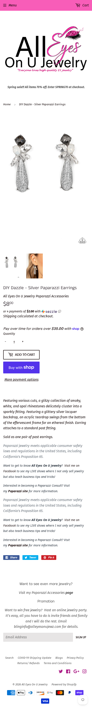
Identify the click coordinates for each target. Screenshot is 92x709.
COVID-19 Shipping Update (34, 657)
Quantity (9, 334)
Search (9, 657)
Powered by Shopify (64, 684)
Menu (13, 5)
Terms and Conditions (57, 663)
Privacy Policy (75, 657)
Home (7, 104)
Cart (85, 5)
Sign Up (81, 637)
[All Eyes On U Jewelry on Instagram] (84, 672)
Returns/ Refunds (28, 663)
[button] (46, 311)
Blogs (59, 657)
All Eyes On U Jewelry (34, 684)
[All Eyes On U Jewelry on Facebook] (68, 672)
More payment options (21, 379)
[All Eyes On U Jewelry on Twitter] (61, 672)
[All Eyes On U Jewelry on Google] (76, 672)
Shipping (9, 316)
